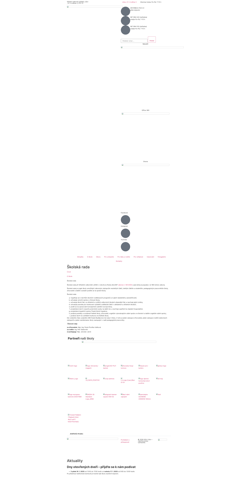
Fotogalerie (162, 257)
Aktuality (80, 257)
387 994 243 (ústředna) (138, 17)
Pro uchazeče (109, 257)
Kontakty (119, 261)
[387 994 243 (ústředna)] (125, 20)
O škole (89, 257)
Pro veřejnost (138, 257)
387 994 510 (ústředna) (138, 26)
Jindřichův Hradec (76, 434)
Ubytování (150, 257)
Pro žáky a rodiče (124, 257)
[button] (119, 434)
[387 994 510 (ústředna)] (125, 30)
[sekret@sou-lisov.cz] (125, 11)
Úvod (69, 272)
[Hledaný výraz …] (134, 41)
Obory (98, 257)
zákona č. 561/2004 (125, 285)
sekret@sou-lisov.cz (137, 8)
